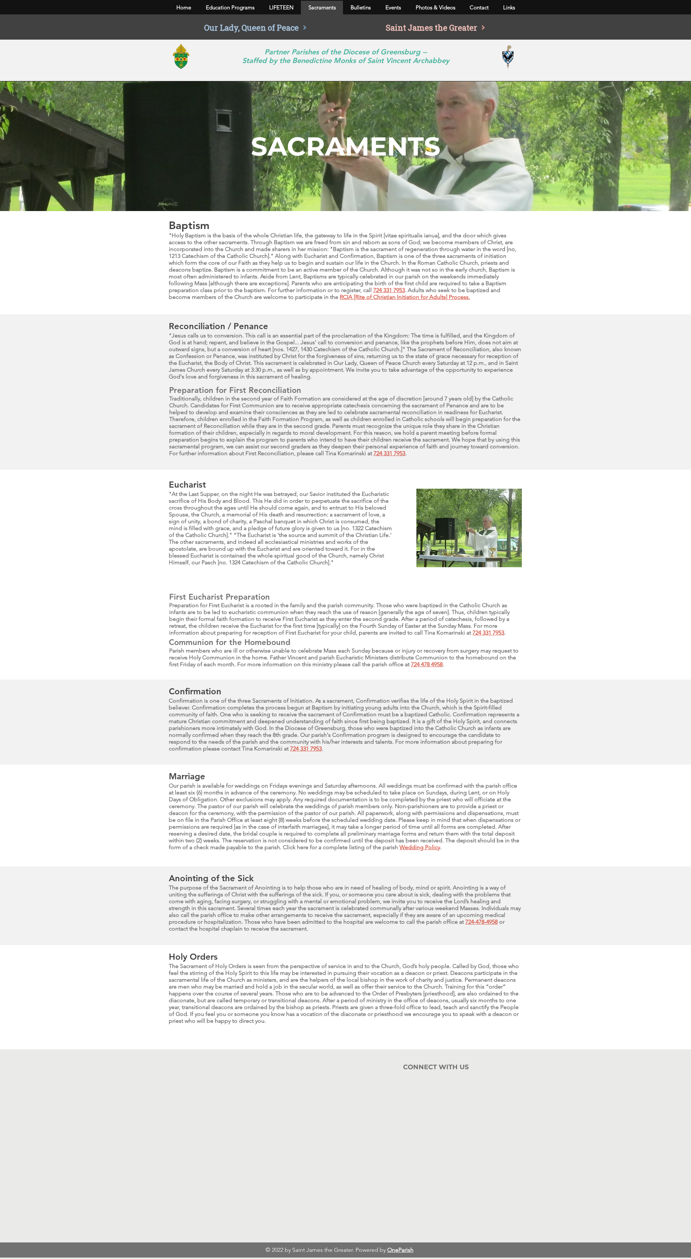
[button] (230, 7)
